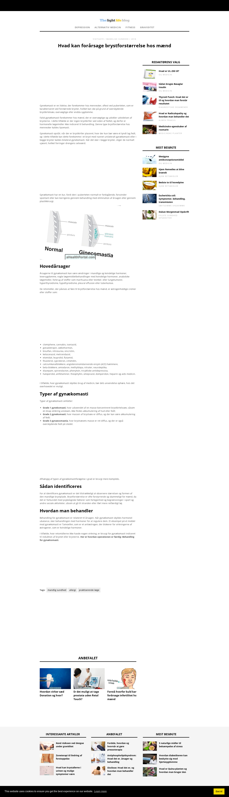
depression (82, 27)
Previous (35, 676)
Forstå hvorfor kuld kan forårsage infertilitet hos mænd (122, 695)
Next (141, 676)
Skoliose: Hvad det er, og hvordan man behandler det (120, 771)
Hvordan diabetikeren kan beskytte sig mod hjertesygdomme (173, 758)
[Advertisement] (88, 72)
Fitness (130, 27)
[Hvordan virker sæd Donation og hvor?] (55, 678)
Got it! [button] (219, 791)
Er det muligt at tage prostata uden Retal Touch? (86, 695)
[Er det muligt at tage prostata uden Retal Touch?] (89, 678)
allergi (72, 590)
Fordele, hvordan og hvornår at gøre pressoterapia (118, 746)
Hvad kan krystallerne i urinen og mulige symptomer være (68, 771)
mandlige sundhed (117, 39)
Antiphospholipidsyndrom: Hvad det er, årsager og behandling (121, 758)
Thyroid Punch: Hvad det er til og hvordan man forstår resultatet (173, 100)
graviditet (147, 27)
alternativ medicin (108, 27)
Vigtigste (98, 39)
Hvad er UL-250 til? (169, 71)
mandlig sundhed (57, 590)
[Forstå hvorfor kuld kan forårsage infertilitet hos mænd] (122, 678)
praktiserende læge (89, 590)
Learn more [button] (100, 791)
